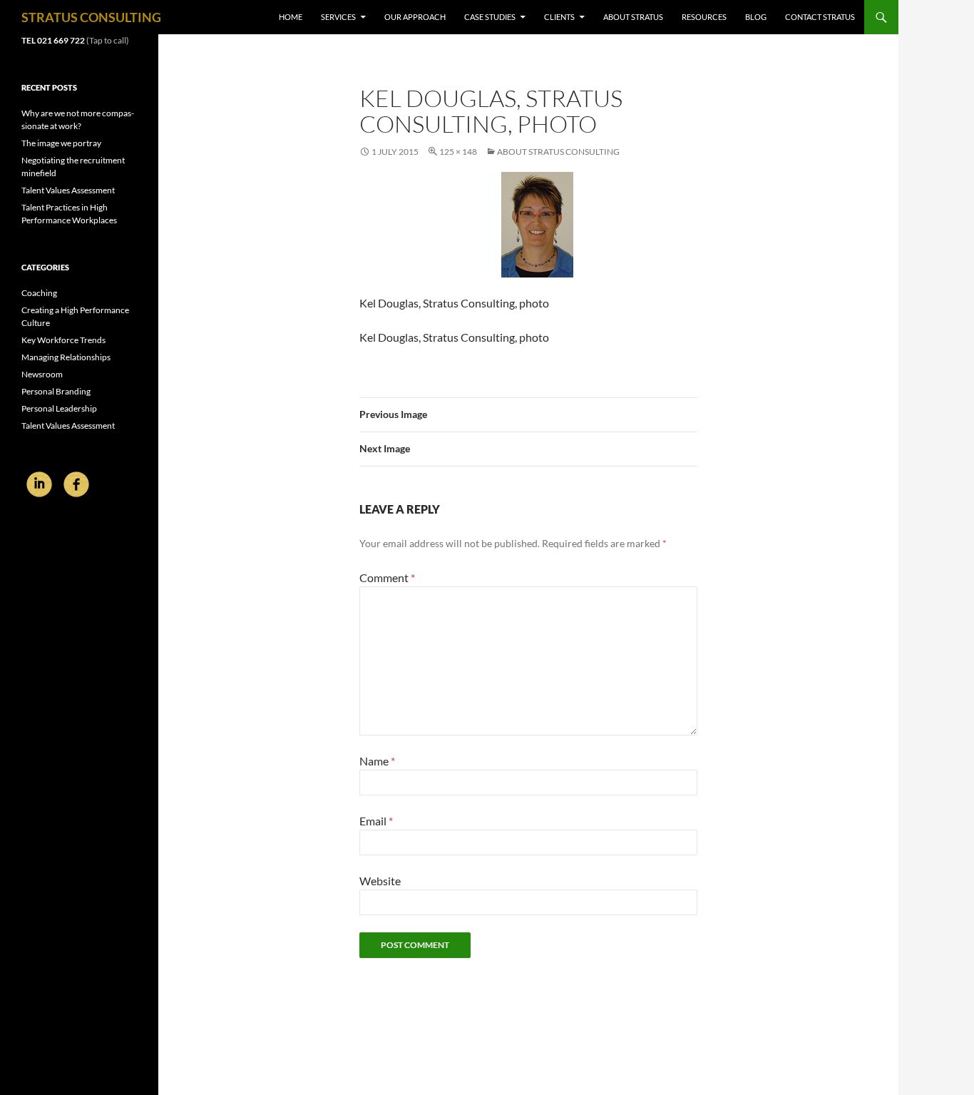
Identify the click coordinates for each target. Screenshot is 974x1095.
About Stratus (633, 16)
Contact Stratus (820, 16)
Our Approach (415, 16)
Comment (387, 577)
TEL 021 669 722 (53, 40)
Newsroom (42, 374)
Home (290, 16)
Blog (756, 16)
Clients (559, 16)
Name (377, 761)
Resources (704, 16)
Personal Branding (56, 391)
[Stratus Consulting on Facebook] (76, 483)
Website (380, 880)
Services (338, 16)
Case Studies (490, 16)
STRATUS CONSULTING (91, 17)
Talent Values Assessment (68, 190)
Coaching (39, 292)
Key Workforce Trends (63, 340)
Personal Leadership (59, 408)
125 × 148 (458, 151)
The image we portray (61, 143)
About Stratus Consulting (558, 151)
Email (376, 820)
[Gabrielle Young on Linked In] (39, 483)
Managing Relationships (66, 357)
